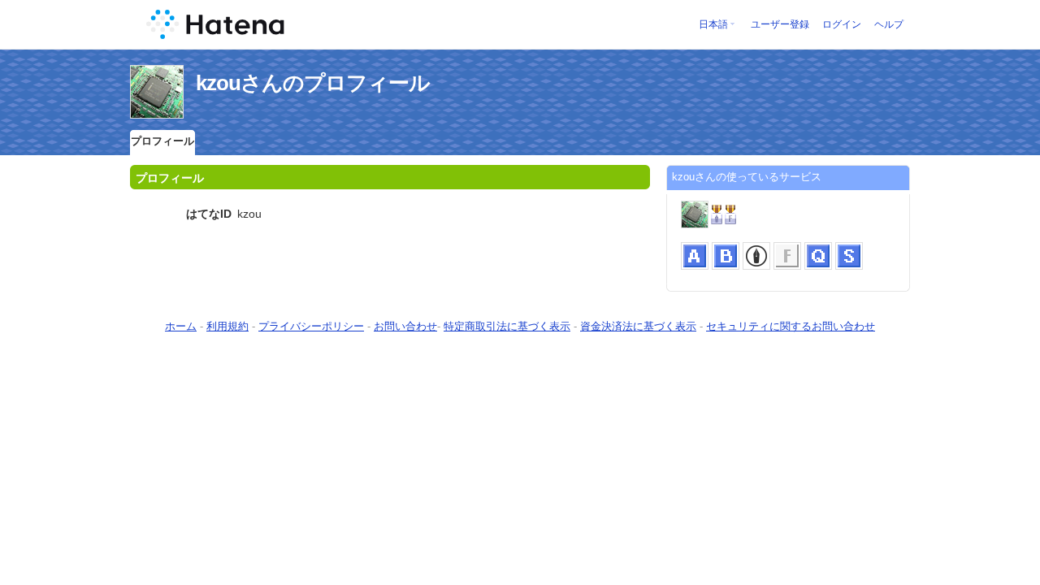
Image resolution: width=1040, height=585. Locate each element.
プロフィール (162, 141)
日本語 (713, 24)
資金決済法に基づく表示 (638, 326)
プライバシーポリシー (311, 326)
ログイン (841, 24)
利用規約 (227, 326)
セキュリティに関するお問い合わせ (790, 326)
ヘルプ (889, 24)
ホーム (181, 326)
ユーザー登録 (780, 24)
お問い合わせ (405, 326)
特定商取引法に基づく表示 (507, 326)
